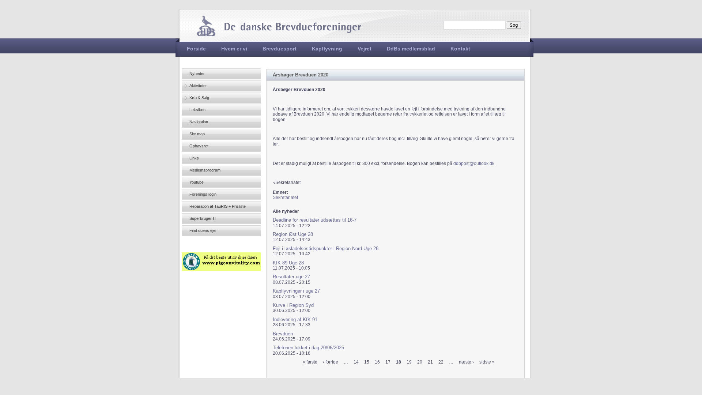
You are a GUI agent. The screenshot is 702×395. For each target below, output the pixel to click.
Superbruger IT (202, 218)
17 (387, 362)
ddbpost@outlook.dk (473, 163)
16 (377, 362)
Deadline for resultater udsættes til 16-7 (314, 220)
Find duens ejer (203, 230)
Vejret (364, 49)
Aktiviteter (198, 85)
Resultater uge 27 (291, 276)
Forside (196, 49)
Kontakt (460, 49)
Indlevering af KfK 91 (295, 319)
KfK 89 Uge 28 (288, 263)
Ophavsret (198, 146)
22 (441, 362)
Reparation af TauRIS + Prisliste (217, 206)
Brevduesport (280, 49)
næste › (466, 362)
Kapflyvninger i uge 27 (296, 291)
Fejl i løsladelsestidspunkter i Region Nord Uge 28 (325, 248)
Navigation (198, 122)
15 (366, 362)
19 (409, 362)
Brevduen (283, 333)
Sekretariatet (285, 197)
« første (310, 362)
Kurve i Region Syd (293, 305)
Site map (197, 134)
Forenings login (202, 194)
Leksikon (197, 110)
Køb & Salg (199, 97)
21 (430, 362)
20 (419, 362)
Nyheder (197, 73)
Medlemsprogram (204, 170)
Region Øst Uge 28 (293, 234)
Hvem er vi (234, 49)
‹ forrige (330, 362)
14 (356, 362)
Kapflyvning (327, 49)
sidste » (487, 362)
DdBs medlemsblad (411, 49)
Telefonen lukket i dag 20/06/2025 (308, 347)
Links (194, 158)
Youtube (196, 182)
